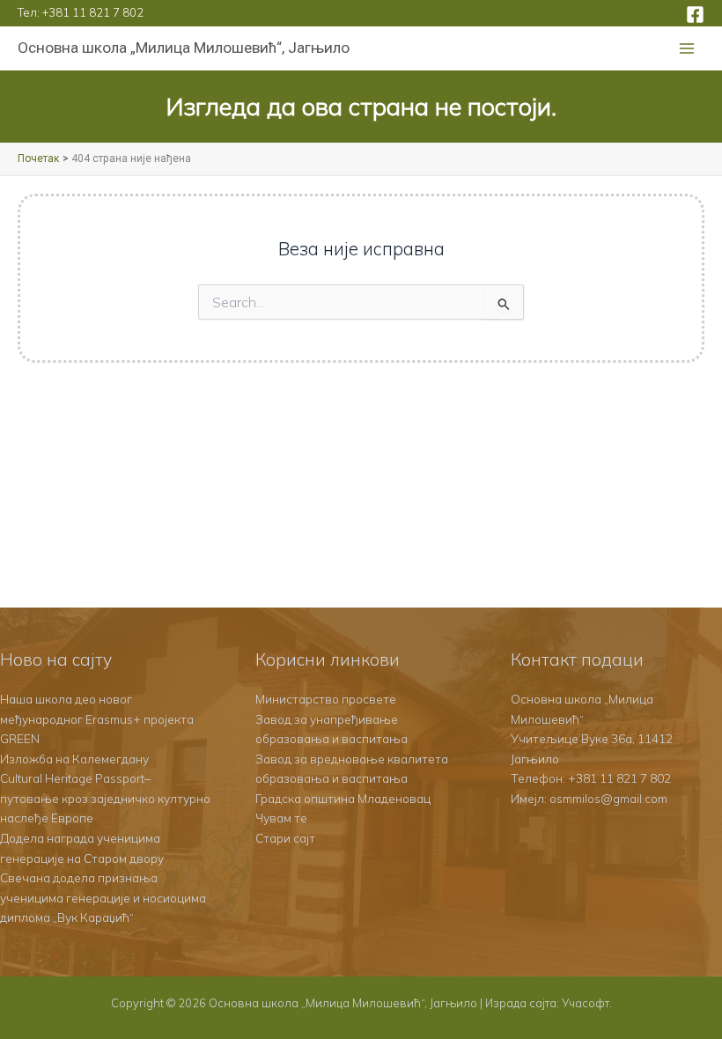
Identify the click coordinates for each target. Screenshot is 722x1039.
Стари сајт (285, 837)
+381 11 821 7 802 (93, 12)
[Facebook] (695, 14)
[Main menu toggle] (687, 49)
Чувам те (281, 817)
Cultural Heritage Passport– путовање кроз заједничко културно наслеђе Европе (105, 797)
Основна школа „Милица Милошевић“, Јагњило (184, 47)
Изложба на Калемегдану (74, 758)
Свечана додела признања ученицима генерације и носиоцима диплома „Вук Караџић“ (103, 897)
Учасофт (585, 1003)
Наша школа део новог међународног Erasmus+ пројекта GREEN (97, 718)
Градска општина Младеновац (343, 798)
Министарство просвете (325, 698)
